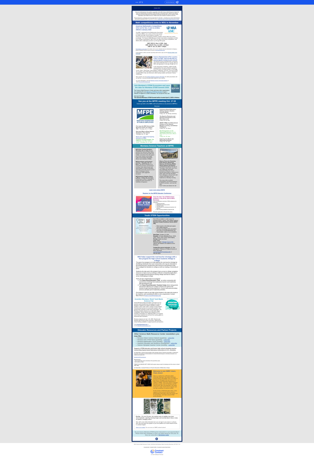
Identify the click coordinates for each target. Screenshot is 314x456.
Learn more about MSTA (157, 190)
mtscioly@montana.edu (144, 81)
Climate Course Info (167, 242)
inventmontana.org (142, 324)
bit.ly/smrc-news (164, 435)
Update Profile (153, 447)
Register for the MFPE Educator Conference (157, 193)
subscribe (171, 338)
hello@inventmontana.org (144, 325)
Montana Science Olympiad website (158, 80)
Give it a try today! (140, 427)
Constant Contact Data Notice (163, 447)
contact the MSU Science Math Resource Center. (168, 19)
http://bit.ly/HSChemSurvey (140, 357)
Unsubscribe (146, 447)
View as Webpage (157, 9)
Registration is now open (141, 49)
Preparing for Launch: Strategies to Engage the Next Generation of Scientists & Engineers (145, 180)
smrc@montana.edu (160, 50)
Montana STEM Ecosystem (154, 92)
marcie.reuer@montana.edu (153, 295)
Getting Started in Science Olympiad (155, 76)
